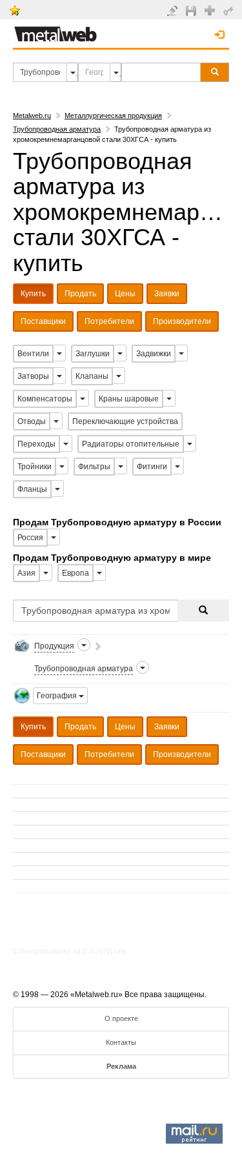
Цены (125, 293)
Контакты (121, 1042)
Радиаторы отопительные (130, 444)
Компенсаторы (44, 398)
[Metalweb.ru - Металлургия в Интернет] (55, 30)
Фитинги (152, 466)
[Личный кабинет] (230, 10)
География (58, 695)
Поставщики (43, 321)
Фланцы (32, 489)
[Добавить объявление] (174, 10)
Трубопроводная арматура (57, 129)
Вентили (33, 353)
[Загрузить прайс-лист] (192, 10)
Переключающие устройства (125, 421)
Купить (33, 293)
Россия (30, 537)
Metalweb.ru (32, 115)
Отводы (31, 421)
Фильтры (94, 466)
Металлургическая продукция (113, 115)
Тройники (34, 466)
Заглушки (93, 353)
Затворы (33, 376)
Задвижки (153, 353)
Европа (75, 573)
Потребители (109, 321)
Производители (182, 321)
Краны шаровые (129, 398)
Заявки (166, 293)
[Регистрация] (211, 10)
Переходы (36, 444)
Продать (80, 293)
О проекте (121, 1018)
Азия (26, 573)
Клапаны (92, 376)
